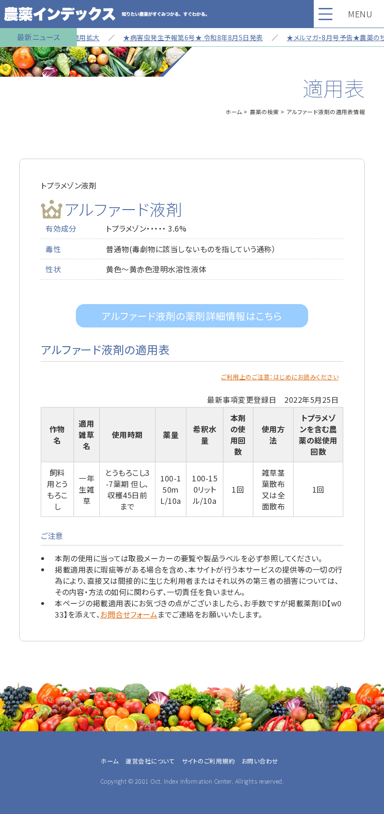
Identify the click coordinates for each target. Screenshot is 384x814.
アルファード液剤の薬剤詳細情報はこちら (192, 316)
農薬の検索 (264, 112)
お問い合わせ (260, 760)
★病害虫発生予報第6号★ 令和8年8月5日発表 (185, 37)
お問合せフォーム (128, 614)
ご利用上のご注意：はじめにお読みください (280, 376)
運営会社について (150, 760)
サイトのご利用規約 (208, 760)
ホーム (233, 112)
